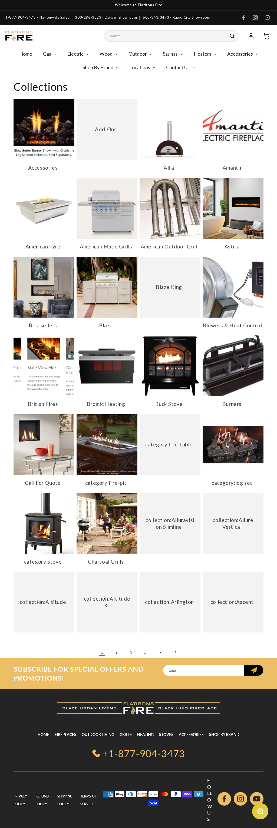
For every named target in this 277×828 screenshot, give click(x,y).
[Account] (251, 36)
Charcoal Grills (106, 561)
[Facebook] (243, 17)
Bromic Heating (106, 404)
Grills (126, 734)
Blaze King (169, 287)
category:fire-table (169, 444)
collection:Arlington (169, 602)
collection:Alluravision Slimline (170, 523)
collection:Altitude (43, 602)
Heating (145, 734)
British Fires (43, 404)
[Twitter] (256, 800)
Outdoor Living (98, 734)
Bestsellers (43, 325)
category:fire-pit (106, 483)
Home (43, 734)
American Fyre (43, 246)
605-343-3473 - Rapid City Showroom (176, 17)
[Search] (232, 36)
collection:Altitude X (107, 601)
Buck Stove (169, 404)
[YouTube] (267, 17)
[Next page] (175, 652)
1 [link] (102, 651)
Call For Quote (43, 483)
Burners (232, 404)
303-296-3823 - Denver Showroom (106, 17)
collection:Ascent (231, 602)
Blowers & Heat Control (232, 325)
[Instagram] (255, 17)
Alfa (169, 167)
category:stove (43, 561)
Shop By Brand (224, 734)
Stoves (166, 734)
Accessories (43, 167)
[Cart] (266, 36)
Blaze (106, 325)
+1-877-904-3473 (143, 753)
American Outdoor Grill (169, 246)
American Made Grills (106, 246)
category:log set (232, 483)
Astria (232, 246)
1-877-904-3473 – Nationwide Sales (37, 17)
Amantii (232, 167)
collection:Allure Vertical (233, 523)
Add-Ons (106, 129)
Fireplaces (65, 734)
